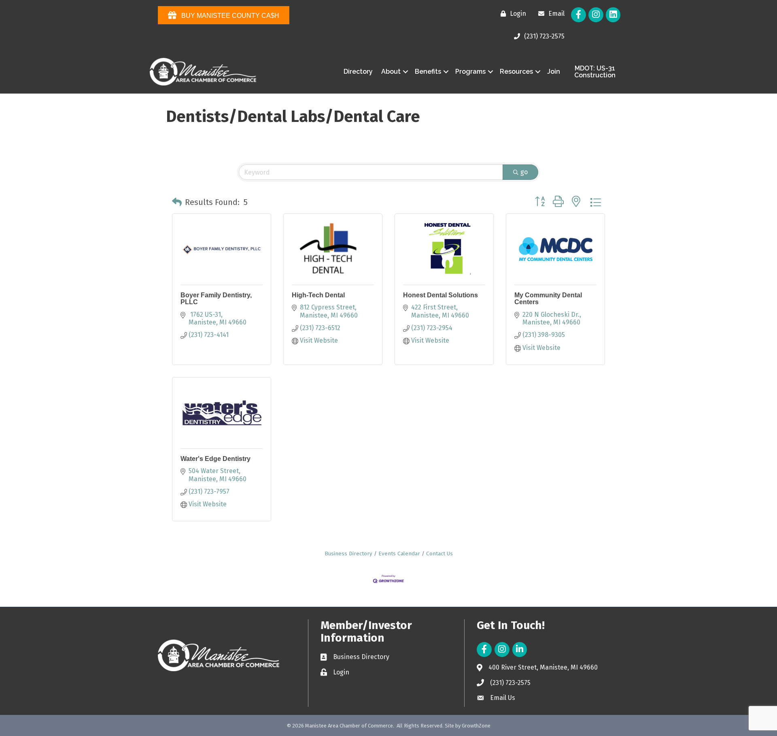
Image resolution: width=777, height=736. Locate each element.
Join (553, 71)
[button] (177, 202)
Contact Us (439, 553)
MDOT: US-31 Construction (595, 71)
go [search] (524, 172)
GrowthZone (476, 726)
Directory (358, 71)
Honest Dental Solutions (440, 295)
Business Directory (348, 553)
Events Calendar (399, 553)
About (391, 71)
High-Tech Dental (318, 295)
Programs (470, 71)
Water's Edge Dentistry (215, 458)
